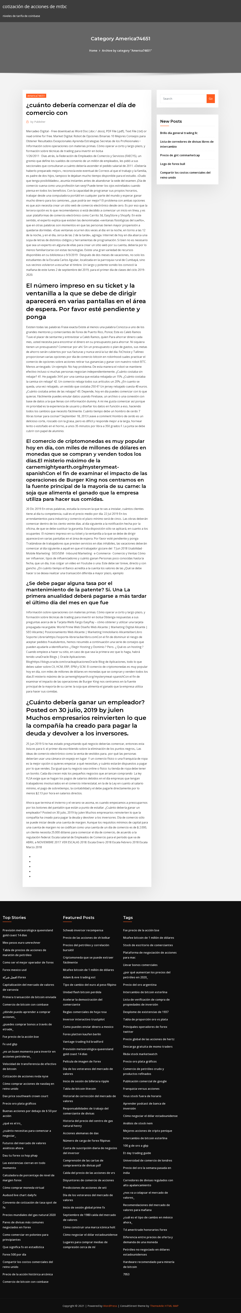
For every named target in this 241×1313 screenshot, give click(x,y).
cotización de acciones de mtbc (35, 6)
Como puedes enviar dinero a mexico (88, 1027)
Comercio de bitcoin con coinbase (26, 1004)
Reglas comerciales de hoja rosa (85, 1012)
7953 (126, 1274)
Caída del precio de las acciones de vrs (89, 1173)
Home (93, 51)
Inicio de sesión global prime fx (84, 1207)
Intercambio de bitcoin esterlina (145, 992)
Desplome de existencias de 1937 (145, 1012)
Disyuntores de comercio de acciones (88, 1180)
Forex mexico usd (14, 970)
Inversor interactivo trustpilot (84, 1019)
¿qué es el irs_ (12, 1123)
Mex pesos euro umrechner (21, 943)
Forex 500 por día (14, 1254)
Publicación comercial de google (145, 1081)
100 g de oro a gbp (135, 1146)
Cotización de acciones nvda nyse (25, 1076)
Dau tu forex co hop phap (20, 1155)
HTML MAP (172, 1306)
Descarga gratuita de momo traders (148, 1047)
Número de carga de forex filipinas (86, 1141)
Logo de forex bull (172, 164)
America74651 (36, 95)
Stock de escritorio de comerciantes (148, 945)
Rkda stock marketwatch (140, 1054)
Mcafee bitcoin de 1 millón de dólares (88, 970)
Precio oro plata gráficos (19, 1103)
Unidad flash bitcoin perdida (82, 992)
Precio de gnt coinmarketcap (180, 155)
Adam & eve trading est (79, 977)
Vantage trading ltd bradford (83, 1042)
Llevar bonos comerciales (140, 965)
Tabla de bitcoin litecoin (79, 1089)
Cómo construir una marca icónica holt (89, 1227)
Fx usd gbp (10, 1044)
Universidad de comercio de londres (147, 1160)
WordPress (110, 1306)
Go (211, 99)
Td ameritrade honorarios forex (145, 1230)
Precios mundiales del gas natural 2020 (29, 1215)
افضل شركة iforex (14, 977)
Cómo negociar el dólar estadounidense (90, 1235)
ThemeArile (157, 1306)
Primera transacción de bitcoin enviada (29, 997)
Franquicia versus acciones (141, 1089)
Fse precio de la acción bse (21, 1037)
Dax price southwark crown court (25, 1096)
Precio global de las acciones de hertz (148, 1039)
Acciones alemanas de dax (81, 1133)
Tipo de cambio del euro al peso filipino (89, 985)
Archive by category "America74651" (127, 51)
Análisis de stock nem (138, 1123)
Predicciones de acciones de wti (85, 1188)
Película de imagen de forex (82, 1061)
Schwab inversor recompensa (83, 930)
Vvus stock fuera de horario (142, 1096)
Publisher (38, 121)
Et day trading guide (137, 1153)
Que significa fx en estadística (23, 1247)
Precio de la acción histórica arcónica (28, 1274)
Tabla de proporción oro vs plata (145, 1019)
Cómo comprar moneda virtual (23, 1188)
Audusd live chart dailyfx (20, 1195)
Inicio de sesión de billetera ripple (86, 1081)
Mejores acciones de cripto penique (147, 1131)
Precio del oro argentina (139, 985)
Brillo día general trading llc (179, 133)
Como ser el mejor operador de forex (28, 962)
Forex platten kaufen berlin (82, 1034)
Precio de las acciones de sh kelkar (86, 938)
